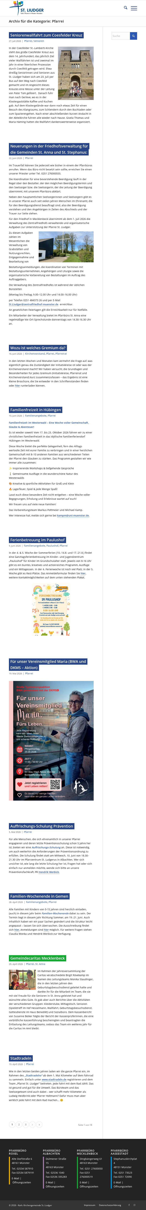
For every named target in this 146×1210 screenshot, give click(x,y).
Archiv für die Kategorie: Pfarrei (36, 21)
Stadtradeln (20, 1058)
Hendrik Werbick (49, 872)
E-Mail (15, 1178)
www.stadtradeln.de (54, 1079)
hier (17, 385)
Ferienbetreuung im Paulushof (37, 539)
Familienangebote (35, 415)
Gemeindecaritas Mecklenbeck (37, 958)
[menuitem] (123, 8)
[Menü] (132, 8)
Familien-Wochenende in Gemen (39, 896)
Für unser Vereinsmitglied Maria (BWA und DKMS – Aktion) (48, 664)
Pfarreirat (61, 353)
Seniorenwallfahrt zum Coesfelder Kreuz (46, 35)
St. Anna (40, 964)
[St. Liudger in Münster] (26, 8)
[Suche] (123, 8)
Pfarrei (28, 41)
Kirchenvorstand (35, 353)
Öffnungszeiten (21, 1182)
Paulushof (52, 545)
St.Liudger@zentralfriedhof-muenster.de (33, 304)
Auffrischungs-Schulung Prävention (41, 826)
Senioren (38, 41)
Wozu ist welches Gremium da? (38, 347)
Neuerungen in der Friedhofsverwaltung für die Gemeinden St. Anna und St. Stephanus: (49, 149)
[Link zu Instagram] (134, 1205)
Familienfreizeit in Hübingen (35, 409)
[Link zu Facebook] (129, 1205)
